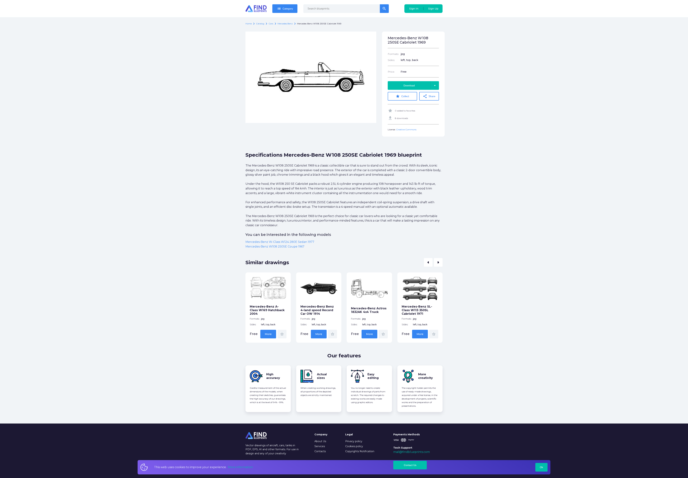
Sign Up (433, 8)
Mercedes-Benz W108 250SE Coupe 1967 (274, 246)
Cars (271, 23)
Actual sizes (322, 376)
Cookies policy (354, 446)
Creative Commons (406, 129)
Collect (402, 96)
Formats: (393, 54)
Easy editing (373, 376)
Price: (391, 71)
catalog (260, 23)
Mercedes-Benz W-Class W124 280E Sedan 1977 (279, 242)
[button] (428, 262)
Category (285, 8)
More (268, 334)
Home (248, 23)
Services (319, 446)
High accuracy (273, 376)
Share (429, 96)
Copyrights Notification (359, 451)
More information (240, 467)
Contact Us (410, 465)
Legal (349, 434)
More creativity (425, 376)
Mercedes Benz (285, 23)
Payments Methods (406, 434)
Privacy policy (353, 441)
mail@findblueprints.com (411, 452)
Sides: (391, 60)
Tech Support (402, 447)
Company (320, 434)
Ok (541, 467)
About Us (320, 441)
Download (420, 85)
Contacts (320, 451)
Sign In (413, 8)
